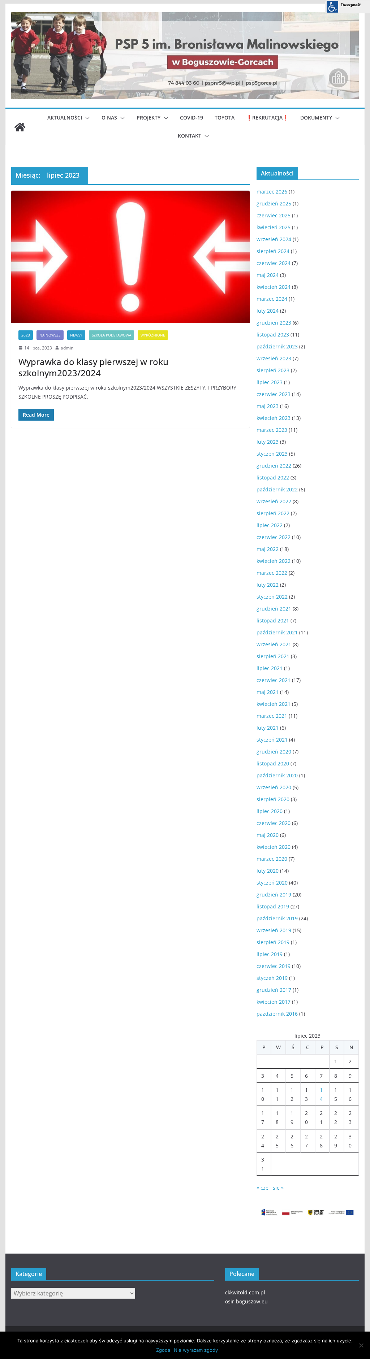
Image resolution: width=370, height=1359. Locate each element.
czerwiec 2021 (274, 680)
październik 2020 (277, 775)
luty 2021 (268, 727)
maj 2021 (268, 692)
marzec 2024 (272, 298)
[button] (86, 118)
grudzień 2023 (274, 322)
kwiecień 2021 (274, 703)
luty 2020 (268, 870)
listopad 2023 (273, 334)
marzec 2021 (272, 715)
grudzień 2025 (274, 203)
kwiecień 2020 (274, 846)
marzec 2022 (272, 572)
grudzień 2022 (274, 465)
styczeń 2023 (272, 453)
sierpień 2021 (273, 656)
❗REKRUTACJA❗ (267, 117)
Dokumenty (316, 117)
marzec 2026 (272, 191)
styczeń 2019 (272, 977)
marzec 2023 (272, 429)
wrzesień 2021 (274, 644)
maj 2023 (268, 406)
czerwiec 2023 (274, 394)
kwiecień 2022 (274, 560)
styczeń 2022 (272, 596)
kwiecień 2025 (274, 227)
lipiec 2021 (270, 668)
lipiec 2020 (270, 811)
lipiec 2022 (270, 525)
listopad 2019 (273, 906)
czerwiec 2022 (274, 537)
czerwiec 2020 (274, 823)
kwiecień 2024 (274, 286)
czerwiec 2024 (274, 263)
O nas (109, 117)
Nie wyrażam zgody (196, 1350)
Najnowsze (50, 335)
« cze (262, 1187)
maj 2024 (268, 275)
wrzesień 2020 (274, 787)
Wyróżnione (153, 335)
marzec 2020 (272, 858)
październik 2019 (277, 918)
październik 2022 (277, 489)
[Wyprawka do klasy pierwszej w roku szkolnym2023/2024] (130, 257)
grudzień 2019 (274, 894)
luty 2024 (268, 310)
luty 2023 (268, 441)
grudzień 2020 (274, 751)
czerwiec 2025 (274, 215)
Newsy (76, 335)
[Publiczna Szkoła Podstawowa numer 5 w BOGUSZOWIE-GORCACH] (20, 127)
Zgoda (163, 1350)
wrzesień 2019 (274, 930)
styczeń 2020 (272, 882)
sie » (278, 1187)
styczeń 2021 (272, 739)
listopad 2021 (273, 620)
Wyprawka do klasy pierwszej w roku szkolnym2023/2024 (93, 367)
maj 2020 (268, 835)
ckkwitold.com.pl (245, 1292)
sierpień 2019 (273, 942)
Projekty (148, 117)
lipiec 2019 (270, 954)
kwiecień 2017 (274, 1001)
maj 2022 (268, 549)
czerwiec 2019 (274, 966)
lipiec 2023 (270, 382)
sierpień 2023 (273, 370)
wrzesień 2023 (274, 358)
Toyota (225, 117)
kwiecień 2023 (274, 417)
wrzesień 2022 (274, 501)
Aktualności (64, 117)
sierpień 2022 (273, 513)
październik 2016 (277, 1013)
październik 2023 (277, 346)
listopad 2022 (273, 477)
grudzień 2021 (274, 608)
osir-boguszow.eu (246, 1301)
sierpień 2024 (273, 251)
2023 (25, 335)
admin (67, 348)
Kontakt (189, 135)
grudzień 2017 (274, 989)
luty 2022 (268, 584)
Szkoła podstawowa (111, 335)
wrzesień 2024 (274, 239)
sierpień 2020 (273, 799)
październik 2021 (277, 632)
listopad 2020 (273, 763)
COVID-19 (191, 117)
